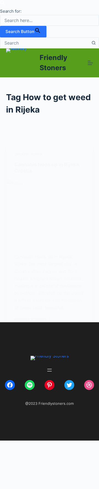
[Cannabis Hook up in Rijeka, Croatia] (49, 212)
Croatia (21, 154)
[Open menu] (49, 370)
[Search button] (93, 43)
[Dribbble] (89, 385)
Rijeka (37, 154)
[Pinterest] (49, 385)
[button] (3, 4)
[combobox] (44, 42)
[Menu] (90, 62)
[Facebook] (10, 385)
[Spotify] (30, 385)
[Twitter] (69, 385)
